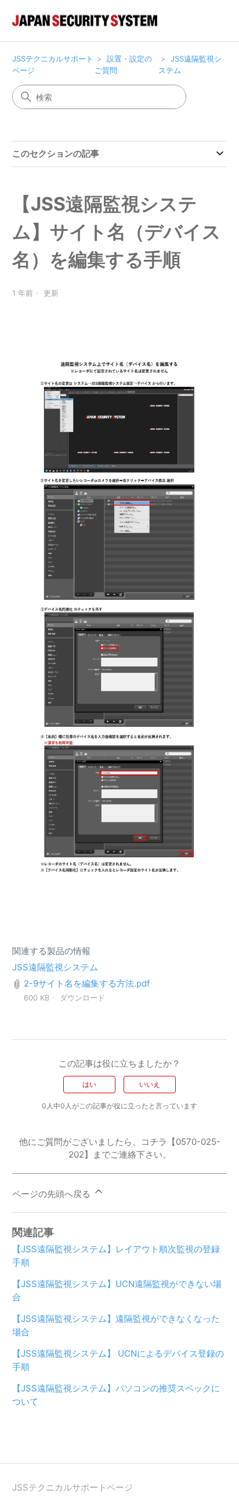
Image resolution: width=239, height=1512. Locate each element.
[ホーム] (84, 20)
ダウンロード (82, 997)
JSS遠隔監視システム (55, 967)
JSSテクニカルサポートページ (72, 1487)
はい (89, 1084)
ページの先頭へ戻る (52, 1193)
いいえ (149, 1084)
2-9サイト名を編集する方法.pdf (87, 983)
